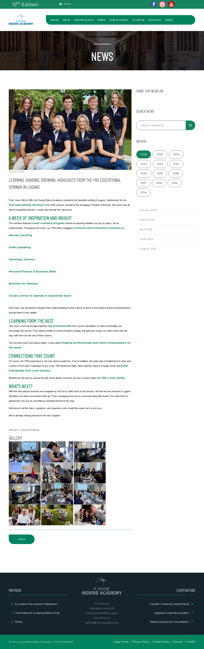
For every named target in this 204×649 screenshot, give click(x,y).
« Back (22, 539)
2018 (176, 173)
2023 (143, 163)
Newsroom (154, 19)
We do (66, 19)
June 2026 (146, 239)
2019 (160, 173)
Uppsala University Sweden (171, 612)
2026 (143, 154)
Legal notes (120, 641)
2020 (143, 173)
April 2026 (145, 229)
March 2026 (147, 219)
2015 (175, 182)
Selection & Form (84, 19)
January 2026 (148, 210)
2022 (160, 163)
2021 (176, 163)
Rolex (18, 621)
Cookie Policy (161, 641)
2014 (143, 192)
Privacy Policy (140, 641)
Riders (101, 19)
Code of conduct (118, 19)
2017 (143, 182)
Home (67, 4)
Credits (190, 641)
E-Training (138, 19)
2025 (160, 154)
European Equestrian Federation (36, 604)
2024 (176, 154)
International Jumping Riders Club (37, 612)
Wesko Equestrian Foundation (169, 621)
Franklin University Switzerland (169, 604)
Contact (178, 641)
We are (55, 19)
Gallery (169, 19)
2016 (159, 182)
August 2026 (147, 248)
